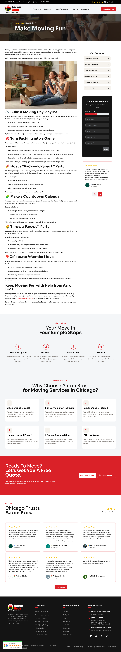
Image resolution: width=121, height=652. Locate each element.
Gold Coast (66, 628)
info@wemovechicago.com (101, 627)
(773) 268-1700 (108, 475)
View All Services (41, 635)
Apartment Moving (91, 76)
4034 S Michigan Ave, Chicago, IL (18, 2)
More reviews (60, 587)
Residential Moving (91, 58)
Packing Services (91, 70)
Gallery (75, 9)
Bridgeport (66, 621)
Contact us (85, 9)
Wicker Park (67, 615)
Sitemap (91, 646)
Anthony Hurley (59, 576)
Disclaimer (112, 646)
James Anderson (60, 545)
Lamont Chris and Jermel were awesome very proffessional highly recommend (97, 562)
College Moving (40, 631)
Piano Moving (89, 88)
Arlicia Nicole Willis (98, 545)
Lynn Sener (97, 184)
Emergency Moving (91, 82)
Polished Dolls (21, 576)
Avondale (66, 631)
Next (106, 149)
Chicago (65, 611)
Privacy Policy (79, 646)
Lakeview (66, 625)
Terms (69, 646)
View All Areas (67, 635)
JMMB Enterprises (97, 576)
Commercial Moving (92, 64)
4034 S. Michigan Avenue (100, 611)
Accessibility (101, 646)
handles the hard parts (25, 298)
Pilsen (65, 618)
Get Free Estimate (87, 475)
